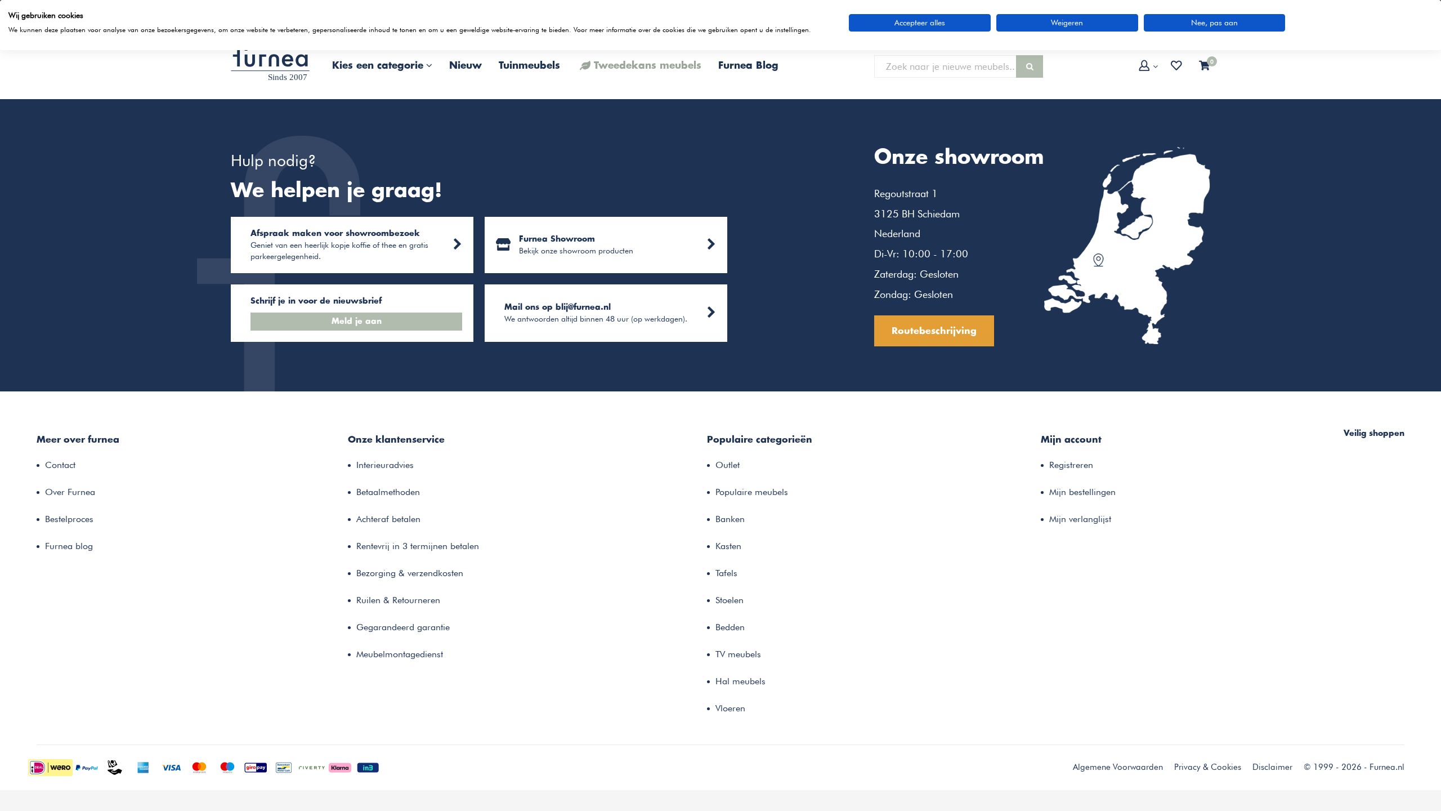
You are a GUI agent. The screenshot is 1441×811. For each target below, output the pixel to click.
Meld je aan (357, 322)
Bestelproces (69, 519)
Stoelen (729, 600)
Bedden (730, 627)
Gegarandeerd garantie (403, 627)
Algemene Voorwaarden (1118, 767)
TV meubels (738, 654)
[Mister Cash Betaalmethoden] (284, 766)
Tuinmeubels (529, 65)
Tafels (726, 573)
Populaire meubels (751, 492)
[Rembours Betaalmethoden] (115, 766)
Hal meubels (740, 681)
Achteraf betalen (388, 519)
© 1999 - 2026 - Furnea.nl (1354, 767)
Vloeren (730, 708)
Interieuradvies (385, 465)
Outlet (727, 465)
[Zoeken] (1029, 66)
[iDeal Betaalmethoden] (50, 766)
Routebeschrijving (934, 331)
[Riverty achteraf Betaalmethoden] (312, 766)
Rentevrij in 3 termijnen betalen (417, 546)
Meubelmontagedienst (399, 654)
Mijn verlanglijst (1080, 519)
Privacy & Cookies (1207, 767)
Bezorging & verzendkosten (409, 573)
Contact (60, 465)
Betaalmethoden (388, 492)
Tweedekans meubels (647, 65)
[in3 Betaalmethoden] (368, 766)
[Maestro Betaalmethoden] (227, 766)
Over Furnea (70, 492)
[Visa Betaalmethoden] (171, 766)
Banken (730, 519)
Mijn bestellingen (1082, 492)
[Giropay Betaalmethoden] (255, 766)
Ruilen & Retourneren (398, 600)
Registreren (1071, 465)
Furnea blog (69, 546)
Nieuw (465, 65)
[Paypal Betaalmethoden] (87, 766)
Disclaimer (1272, 767)
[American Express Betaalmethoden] (143, 766)
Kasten (728, 546)
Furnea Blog (748, 65)
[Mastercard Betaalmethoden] (199, 766)
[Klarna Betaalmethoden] (340, 766)
